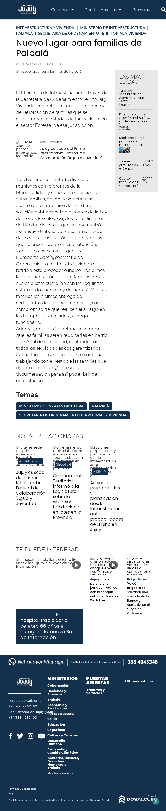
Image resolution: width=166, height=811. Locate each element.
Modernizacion (60, 773)
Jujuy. (95, 579)
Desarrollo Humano (56, 742)
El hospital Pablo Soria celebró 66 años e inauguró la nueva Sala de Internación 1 (48, 626)
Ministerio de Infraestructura (51, 406)
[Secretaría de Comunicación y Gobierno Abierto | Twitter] (20, 735)
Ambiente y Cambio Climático (62, 751)
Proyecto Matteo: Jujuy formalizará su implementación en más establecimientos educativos (134, 123)
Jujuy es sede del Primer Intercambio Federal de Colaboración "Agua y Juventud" (71, 153)
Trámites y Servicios (95, 691)
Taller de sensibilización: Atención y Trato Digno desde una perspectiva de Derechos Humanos (134, 99)
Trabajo (53, 699)
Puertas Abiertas (101, 9)
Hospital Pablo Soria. (37, 615)
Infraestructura (60, 714)
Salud (52, 719)
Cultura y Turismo (62, 735)
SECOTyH (63, 464)
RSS (10, 794)
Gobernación (58, 685)
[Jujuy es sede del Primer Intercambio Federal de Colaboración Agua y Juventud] (27, 149)
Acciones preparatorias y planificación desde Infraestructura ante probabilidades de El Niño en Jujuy (106, 506)
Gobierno (60, 9)
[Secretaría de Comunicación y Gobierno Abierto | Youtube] (41, 735)
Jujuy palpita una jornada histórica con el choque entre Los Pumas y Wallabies (104, 590)
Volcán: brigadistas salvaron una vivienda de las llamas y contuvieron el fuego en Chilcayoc (139, 598)
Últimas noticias (139, 681)
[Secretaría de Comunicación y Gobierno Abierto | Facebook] (10, 735)
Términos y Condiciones (22, 788)
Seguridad (56, 730)
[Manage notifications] (155, 801)
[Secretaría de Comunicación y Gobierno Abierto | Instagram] (30, 735)
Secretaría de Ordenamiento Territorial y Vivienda (73, 415)
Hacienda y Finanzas (56, 692)
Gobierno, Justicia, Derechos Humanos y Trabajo (63, 763)
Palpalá (100, 406)
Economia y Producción (57, 706)
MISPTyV (100, 471)
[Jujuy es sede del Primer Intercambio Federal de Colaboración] (31, 465)
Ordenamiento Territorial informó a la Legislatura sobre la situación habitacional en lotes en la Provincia (69, 496)
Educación (56, 724)
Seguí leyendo (51, 142)
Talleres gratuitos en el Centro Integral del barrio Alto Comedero (128, 170)
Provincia (141, 9)
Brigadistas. (137, 579)
